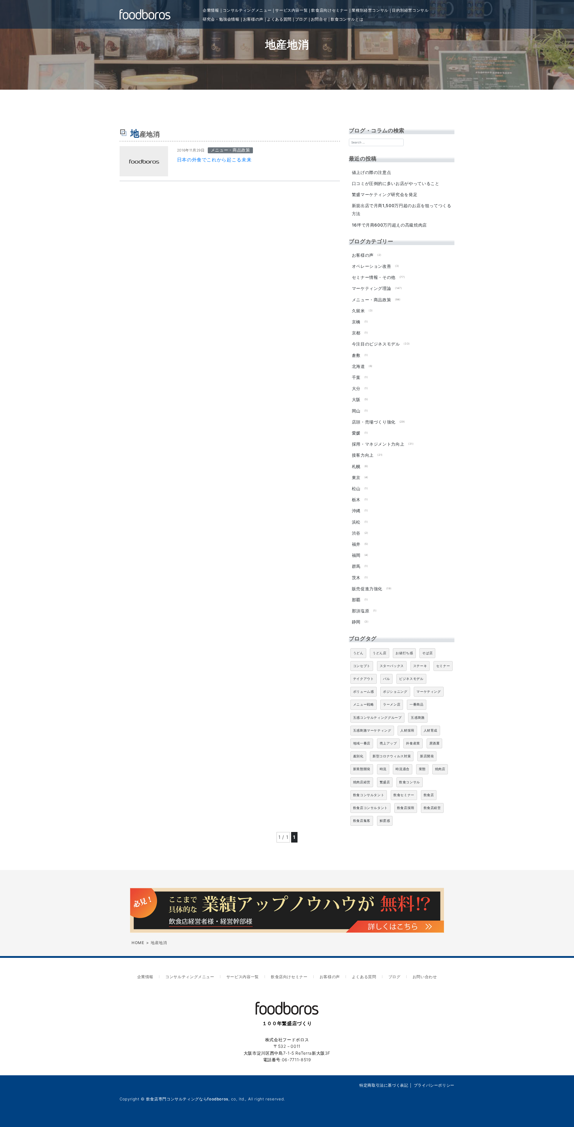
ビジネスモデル (411, 679)
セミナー (443, 666)
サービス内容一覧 (291, 10)
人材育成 (431, 730)
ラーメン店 (391, 704)
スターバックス (392, 666)
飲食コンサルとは (347, 19)
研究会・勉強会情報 (221, 19)
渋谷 (356, 533)
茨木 (356, 577)
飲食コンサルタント (368, 795)
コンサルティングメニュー (247, 10)
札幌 (356, 466)
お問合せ (319, 19)
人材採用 (407, 730)
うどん (358, 653)
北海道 (358, 366)
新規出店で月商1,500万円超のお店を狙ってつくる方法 (401, 209)
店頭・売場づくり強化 (374, 421)
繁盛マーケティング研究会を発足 (385, 194)
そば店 (427, 653)
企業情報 (211, 10)
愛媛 (356, 432)
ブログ (301, 19)
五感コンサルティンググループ (377, 717)
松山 (356, 488)
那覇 (356, 599)
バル (386, 679)
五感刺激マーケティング (372, 730)
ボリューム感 (363, 691)
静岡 (356, 621)
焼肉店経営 (361, 782)
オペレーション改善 (371, 266)
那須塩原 (361, 610)
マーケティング (428, 691)
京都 (356, 332)
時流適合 (403, 769)
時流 (383, 769)
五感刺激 (418, 717)
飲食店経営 (432, 808)
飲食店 (429, 795)
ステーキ (420, 666)
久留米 (358, 310)
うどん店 (380, 653)
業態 (422, 769)
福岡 (356, 555)
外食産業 (413, 743)
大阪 (356, 399)
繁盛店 (385, 782)
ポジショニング (395, 691)
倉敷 (356, 355)
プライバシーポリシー (434, 1085)
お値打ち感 (404, 653)
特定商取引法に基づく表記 (383, 1085)
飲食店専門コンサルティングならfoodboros (187, 1099)
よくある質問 (279, 19)
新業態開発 (361, 769)
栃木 (356, 499)
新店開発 (427, 756)
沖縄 (356, 510)
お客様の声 (253, 19)
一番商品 (417, 704)
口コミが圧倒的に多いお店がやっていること (395, 183)
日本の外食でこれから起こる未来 (214, 160)
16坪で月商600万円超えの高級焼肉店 (389, 224)
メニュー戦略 (363, 704)
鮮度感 (385, 821)
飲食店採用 (405, 808)
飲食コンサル (409, 782)
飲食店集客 (361, 821)
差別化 (358, 756)
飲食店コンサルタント (370, 808)
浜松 (356, 521)
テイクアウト (363, 679)
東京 (356, 477)
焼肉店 (440, 769)
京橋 (356, 321)
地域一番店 (361, 743)
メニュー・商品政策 (371, 299)
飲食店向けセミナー (329, 10)
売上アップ (388, 743)
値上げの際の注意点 (371, 172)
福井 (356, 544)
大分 (356, 388)
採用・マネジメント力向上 (378, 443)
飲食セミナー (403, 795)
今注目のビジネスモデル (376, 343)
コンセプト (361, 666)
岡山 (356, 410)
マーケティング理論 (371, 288)
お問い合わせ (425, 976)
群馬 (356, 566)
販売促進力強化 (367, 588)
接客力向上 (363, 455)
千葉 (356, 377)
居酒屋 (434, 743)
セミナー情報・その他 (374, 277)
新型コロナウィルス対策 (392, 756)
